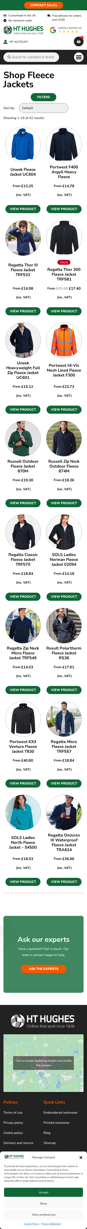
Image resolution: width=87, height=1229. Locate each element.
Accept (43, 1192)
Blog (47, 1133)
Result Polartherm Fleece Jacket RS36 (64, 653)
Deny (43, 1203)
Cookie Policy (31, 1223)
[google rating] (66, 30)
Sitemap (50, 1143)
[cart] (79, 41)
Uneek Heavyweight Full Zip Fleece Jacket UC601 (23, 370)
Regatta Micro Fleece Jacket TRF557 (64, 746)
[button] (81, 1158)
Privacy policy (13, 1123)
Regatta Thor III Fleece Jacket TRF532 (23, 269)
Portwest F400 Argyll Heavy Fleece (64, 172)
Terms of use (12, 1112)
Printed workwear (57, 1123)
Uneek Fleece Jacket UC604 (23, 172)
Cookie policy (13, 1133)
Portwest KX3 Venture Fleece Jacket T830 (23, 746)
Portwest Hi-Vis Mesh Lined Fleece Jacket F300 (64, 370)
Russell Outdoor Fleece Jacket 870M (23, 466)
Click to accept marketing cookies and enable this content (44, 1063)
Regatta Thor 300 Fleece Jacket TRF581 (64, 274)
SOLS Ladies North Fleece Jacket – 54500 (23, 842)
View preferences (43, 1215)
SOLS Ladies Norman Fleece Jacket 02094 (64, 559)
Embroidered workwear (61, 1112)
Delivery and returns (18, 1143)
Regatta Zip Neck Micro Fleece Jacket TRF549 (23, 653)
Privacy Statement (51, 1223)
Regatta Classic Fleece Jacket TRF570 (23, 559)
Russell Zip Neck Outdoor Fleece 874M (64, 466)
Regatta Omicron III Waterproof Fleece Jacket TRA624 (64, 842)
